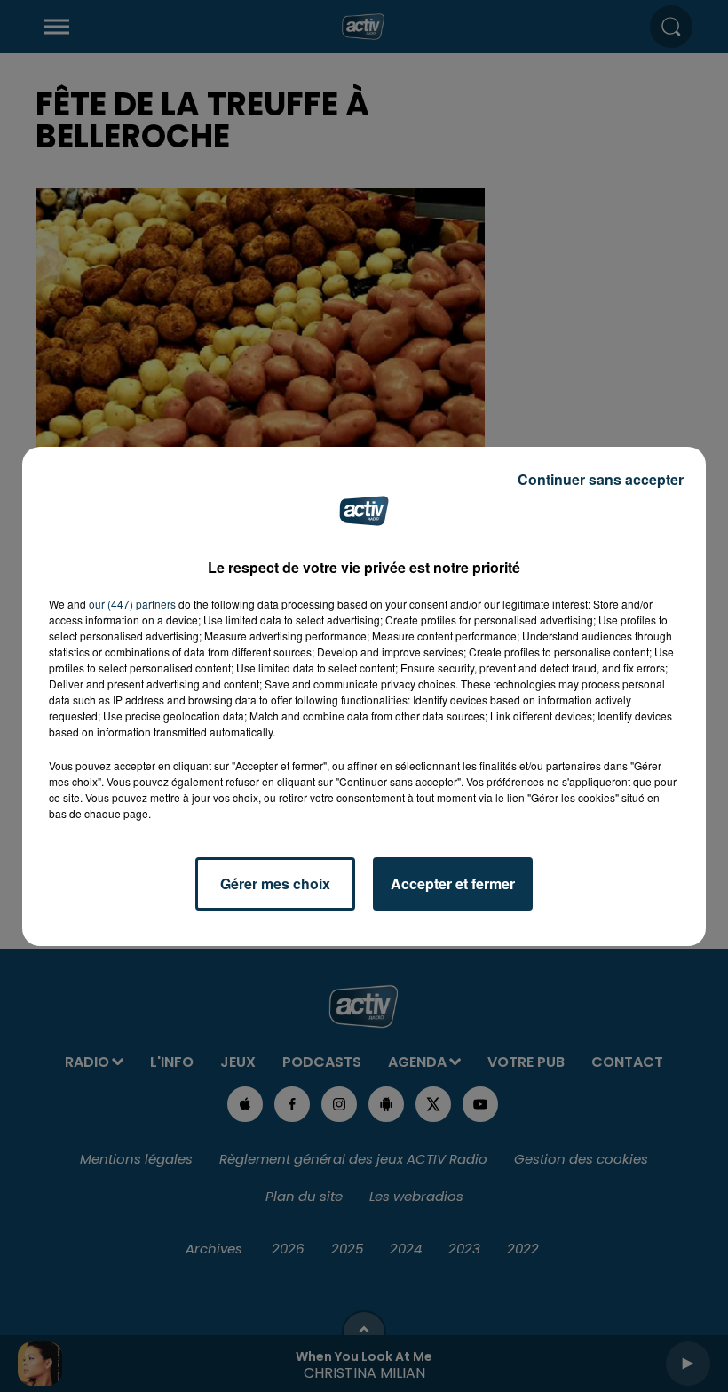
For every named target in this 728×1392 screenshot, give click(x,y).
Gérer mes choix (275, 883)
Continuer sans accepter (601, 479)
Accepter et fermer (453, 883)
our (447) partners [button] (132, 603)
